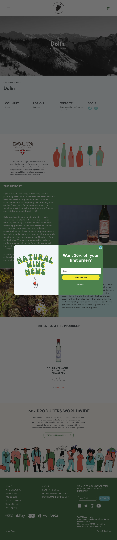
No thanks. (81, 284)
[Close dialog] (100, 247)
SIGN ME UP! (81, 277)
